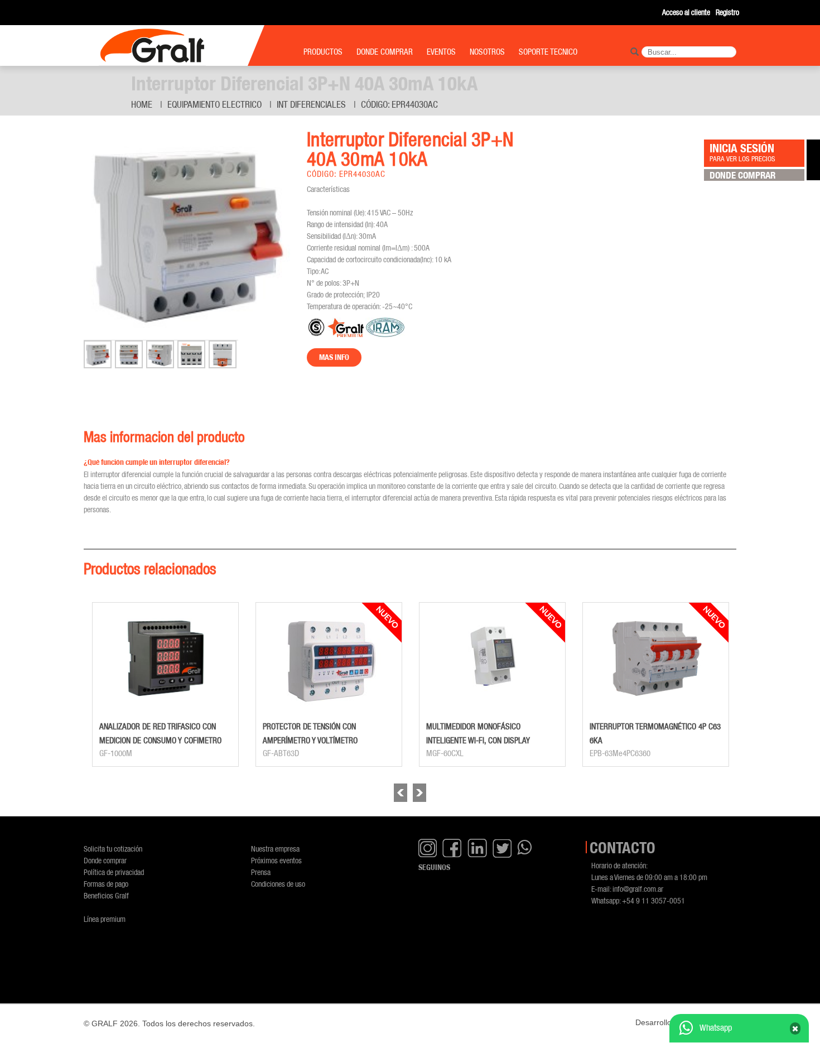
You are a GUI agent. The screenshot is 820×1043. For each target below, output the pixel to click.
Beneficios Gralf (106, 895)
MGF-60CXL (445, 753)
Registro (727, 12)
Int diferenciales (311, 104)
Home (141, 104)
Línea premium (105, 919)
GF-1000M (115, 753)
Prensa (261, 872)
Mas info (334, 357)
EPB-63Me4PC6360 (620, 753)
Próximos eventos (276, 860)
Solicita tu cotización (113, 848)
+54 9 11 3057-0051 (653, 900)
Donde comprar (105, 860)
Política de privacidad (114, 872)
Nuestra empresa (275, 848)
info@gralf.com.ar (637, 888)
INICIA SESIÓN (742, 152)
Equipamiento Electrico (214, 104)
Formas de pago (106, 883)
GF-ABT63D (281, 753)
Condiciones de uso (278, 883)
